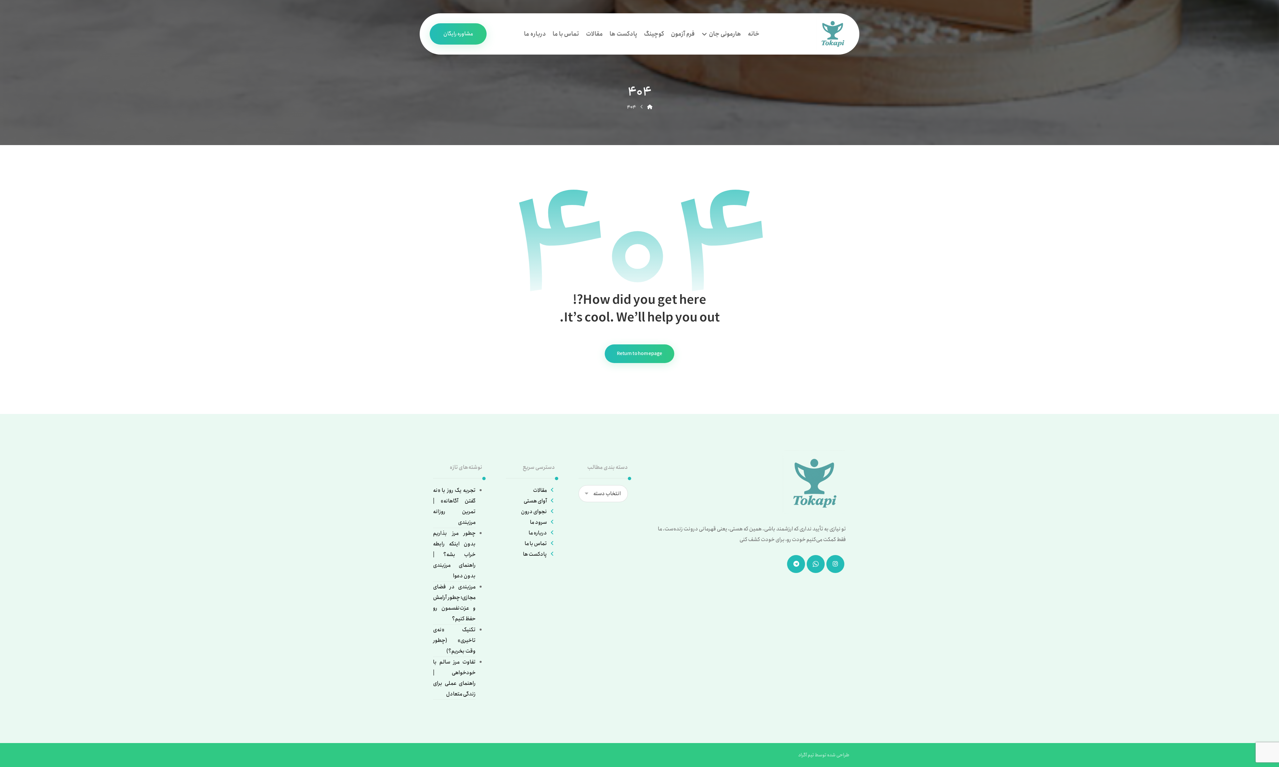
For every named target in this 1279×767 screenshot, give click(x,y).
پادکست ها (535, 554)
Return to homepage (639, 354)
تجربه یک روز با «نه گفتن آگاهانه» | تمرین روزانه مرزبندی (454, 506)
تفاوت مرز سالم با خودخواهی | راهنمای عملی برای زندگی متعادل (454, 678)
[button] (835, 564)
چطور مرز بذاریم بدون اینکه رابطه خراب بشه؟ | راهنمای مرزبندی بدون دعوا (454, 554)
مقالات (540, 490)
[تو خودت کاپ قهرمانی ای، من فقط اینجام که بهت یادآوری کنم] (832, 33)
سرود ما (538, 522)
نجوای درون (534, 511)
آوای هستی (535, 501)
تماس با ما (536, 543)
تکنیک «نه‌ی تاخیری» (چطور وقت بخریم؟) (454, 640)
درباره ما (538, 533)
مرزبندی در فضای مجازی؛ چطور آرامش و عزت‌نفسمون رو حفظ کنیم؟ (454, 603)
